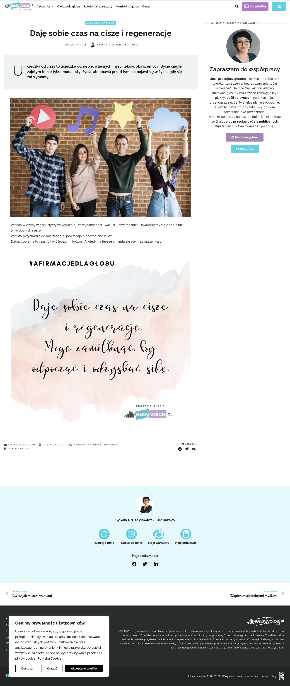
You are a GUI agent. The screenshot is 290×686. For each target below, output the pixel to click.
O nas (146, 6)
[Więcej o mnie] (104, 534)
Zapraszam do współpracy (245, 69)
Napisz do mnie (131, 542)
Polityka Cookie (49, 658)
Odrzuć (52, 668)
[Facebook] (134, 564)
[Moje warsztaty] (158, 534)
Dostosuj (27, 668)
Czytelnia (43, 6)
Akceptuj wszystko (84, 668)
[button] (236, 6)
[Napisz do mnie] (131, 534)
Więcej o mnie (104, 542)
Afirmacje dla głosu (100, 23)
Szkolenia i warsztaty (97, 6)
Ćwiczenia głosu (68, 6)
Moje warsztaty (158, 542)
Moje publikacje (186, 542)
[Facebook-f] (7, 675)
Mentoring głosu (127, 6)
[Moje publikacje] (185, 534)
